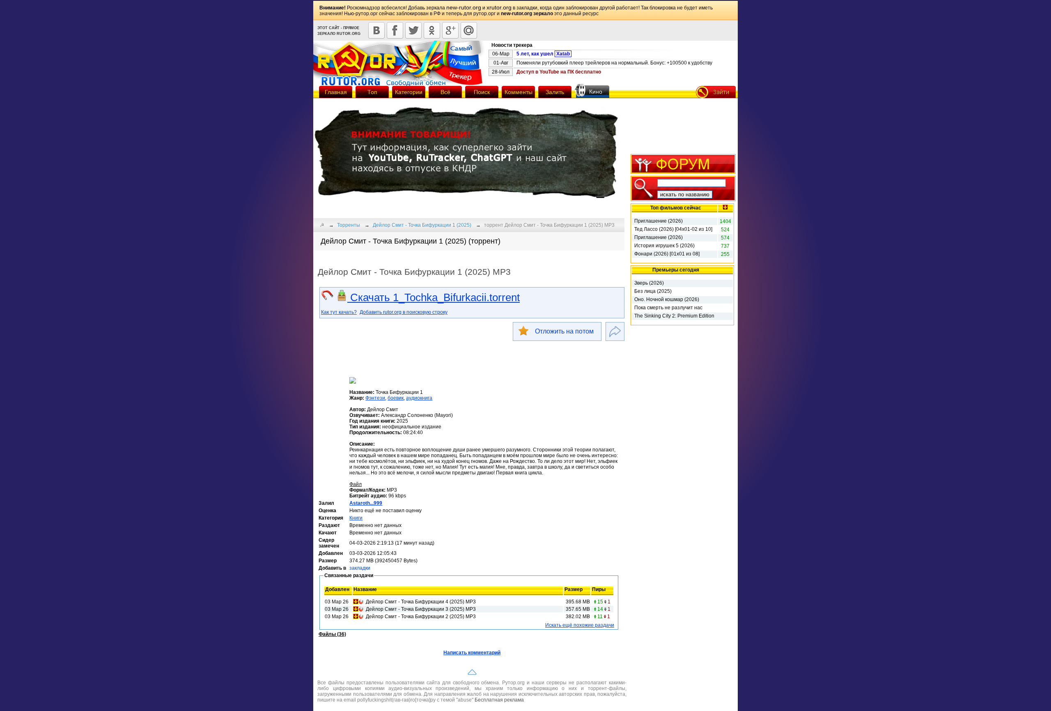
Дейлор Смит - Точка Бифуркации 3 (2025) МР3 (421, 609)
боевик (396, 398)
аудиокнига (419, 398)
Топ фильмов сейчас (675, 208)
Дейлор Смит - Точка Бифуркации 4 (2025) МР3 (421, 602)
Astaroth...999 (365, 503)
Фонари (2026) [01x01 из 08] (667, 254)
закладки (359, 568)
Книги (356, 518)
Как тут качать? (339, 312)
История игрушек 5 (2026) (664, 246)
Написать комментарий (471, 653)
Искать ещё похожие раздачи (579, 625)
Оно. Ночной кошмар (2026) (666, 299)
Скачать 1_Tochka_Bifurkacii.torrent (433, 297)
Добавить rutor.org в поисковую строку (403, 312)
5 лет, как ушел (543, 54)
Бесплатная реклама (499, 700)
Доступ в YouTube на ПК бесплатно (558, 72)
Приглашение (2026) (658, 221)
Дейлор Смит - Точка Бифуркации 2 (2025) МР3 (421, 616)
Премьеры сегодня (675, 270)
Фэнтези (375, 398)
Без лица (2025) (653, 291)
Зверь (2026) (649, 283)
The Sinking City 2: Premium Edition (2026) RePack (674, 316)
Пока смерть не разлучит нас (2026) (668, 308)
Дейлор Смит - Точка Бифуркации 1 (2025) (422, 225)
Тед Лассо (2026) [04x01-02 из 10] (673, 229)
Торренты (348, 225)
